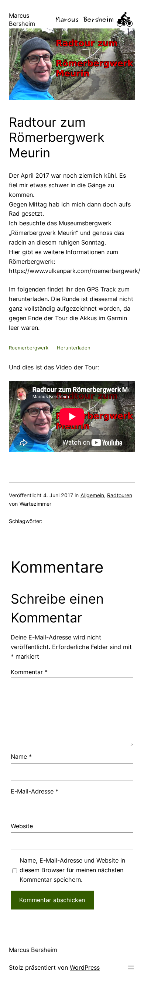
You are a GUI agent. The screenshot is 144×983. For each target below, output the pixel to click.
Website (22, 826)
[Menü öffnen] (130, 967)
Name (21, 756)
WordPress (85, 967)
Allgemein (92, 495)
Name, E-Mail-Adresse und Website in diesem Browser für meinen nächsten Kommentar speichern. (72, 870)
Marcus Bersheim (33, 949)
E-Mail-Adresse (34, 791)
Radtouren (119, 495)
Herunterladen (73, 348)
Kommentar (29, 672)
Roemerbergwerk (28, 348)
